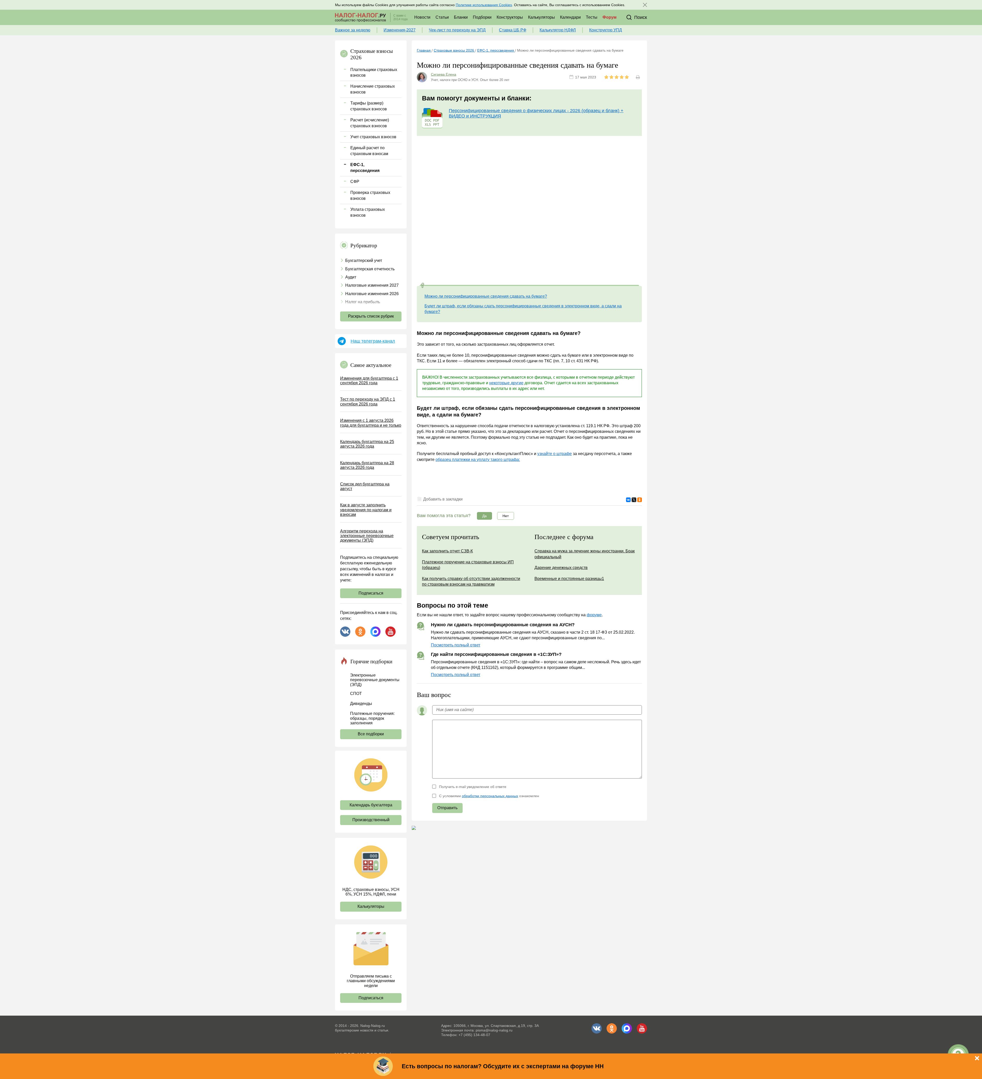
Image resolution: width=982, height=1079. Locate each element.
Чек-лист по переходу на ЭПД (457, 30)
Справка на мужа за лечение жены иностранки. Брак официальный (584, 554)
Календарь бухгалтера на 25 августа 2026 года (367, 443)
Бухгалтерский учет (363, 260)
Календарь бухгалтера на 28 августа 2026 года (367, 465)
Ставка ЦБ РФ (512, 30)
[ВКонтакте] (628, 499)
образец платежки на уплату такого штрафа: (478, 459)
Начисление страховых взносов (372, 89)
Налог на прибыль (362, 302)
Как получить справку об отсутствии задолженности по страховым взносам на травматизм (471, 581)
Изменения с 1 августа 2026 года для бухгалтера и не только (370, 422)
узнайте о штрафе (554, 453)
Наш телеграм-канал (373, 341)
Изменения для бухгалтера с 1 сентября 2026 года (369, 380)
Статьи (442, 17)
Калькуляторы (541, 17)
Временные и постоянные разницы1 (569, 578)
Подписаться (371, 593)
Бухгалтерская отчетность (370, 269)
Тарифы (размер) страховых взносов (368, 106)
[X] (634, 499)
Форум (609, 17)
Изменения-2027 (400, 30)
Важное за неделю (352, 30)
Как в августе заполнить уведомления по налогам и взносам (366, 510)
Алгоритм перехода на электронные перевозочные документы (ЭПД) (367, 536)
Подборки (482, 17)
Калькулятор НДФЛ (558, 30)
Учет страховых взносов (373, 137)
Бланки (461, 17)
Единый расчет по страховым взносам (369, 151)
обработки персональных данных (490, 796)
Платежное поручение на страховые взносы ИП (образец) (468, 565)
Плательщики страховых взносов (373, 72)
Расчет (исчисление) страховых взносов (369, 123)
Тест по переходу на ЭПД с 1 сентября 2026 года (367, 401)
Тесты (591, 17)
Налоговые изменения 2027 (372, 285)
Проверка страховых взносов (370, 195)
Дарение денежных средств (561, 567)
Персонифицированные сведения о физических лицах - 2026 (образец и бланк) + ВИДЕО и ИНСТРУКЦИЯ (536, 113)
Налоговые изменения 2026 (372, 294)
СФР (354, 181)
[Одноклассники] (639, 499)
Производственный (370, 820)
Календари (570, 17)
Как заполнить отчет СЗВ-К (447, 551)
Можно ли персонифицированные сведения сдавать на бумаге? (486, 296)
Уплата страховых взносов (367, 212)
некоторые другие (506, 383)
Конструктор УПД (605, 30)
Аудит (350, 277)
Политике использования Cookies (484, 5)
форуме (594, 615)
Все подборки (371, 734)
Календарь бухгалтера (371, 805)
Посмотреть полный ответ (455, 645)
